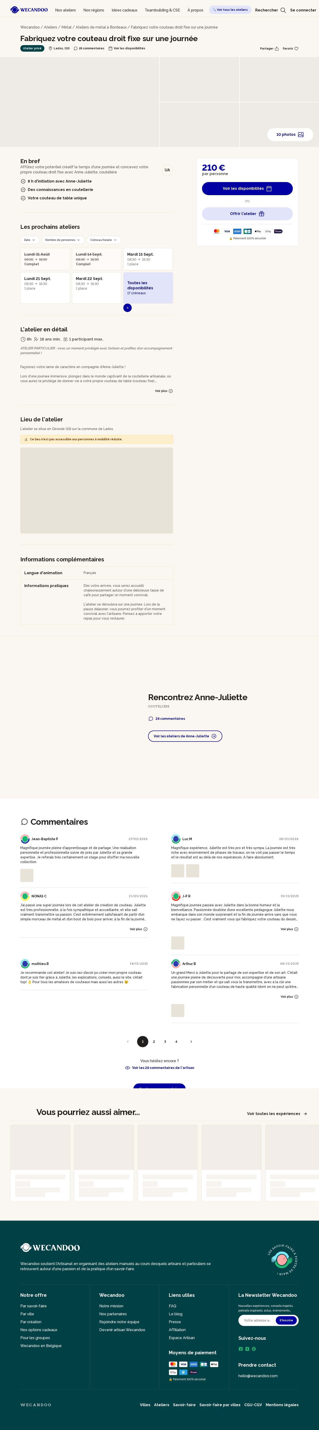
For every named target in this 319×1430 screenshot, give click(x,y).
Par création (30, 1322)
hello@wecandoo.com (258, 1376)
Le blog (175, 1314)
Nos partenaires (113, 1314)
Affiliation (177, 1330)
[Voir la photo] (26, 875)
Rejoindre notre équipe (119, 1322)
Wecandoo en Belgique (41, 1346)
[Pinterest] (254, 1349)
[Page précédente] (127, 1041)
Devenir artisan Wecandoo (122, 1330)
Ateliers (50, 27)
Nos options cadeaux (38, 1330)
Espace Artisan (182, 1338)
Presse (175, 1322)
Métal (66, 27)
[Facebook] (240, 1349)
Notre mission (111, 1306)
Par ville (27, 1314)
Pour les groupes (35, 1338)
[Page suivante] (191, 1041)
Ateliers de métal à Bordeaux (101, 27)
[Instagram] (247, 1349)
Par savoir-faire (33, 1306)
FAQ (172, 1306)
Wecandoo (30, 27)
